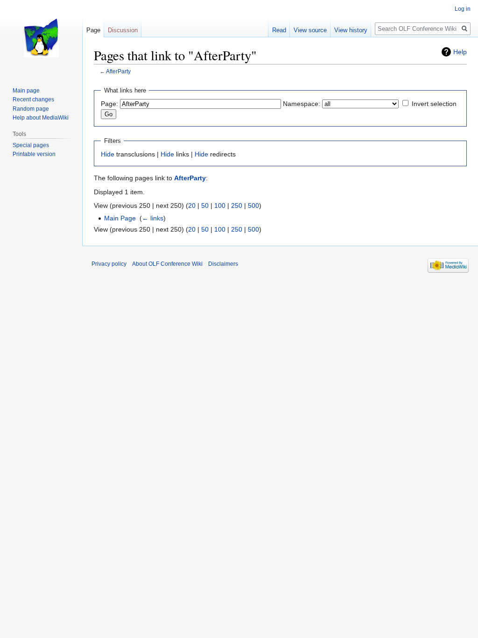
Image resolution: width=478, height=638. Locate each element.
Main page (26, 90)
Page (93, 30)
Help (460, 52)
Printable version (34, 154)
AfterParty (118, 71)
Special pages (31, 145)
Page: (109, 103)
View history (350, 30)
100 (219, 205)
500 (253, 205)
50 (205, 205)
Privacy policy (109, 264)
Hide (107, 154)
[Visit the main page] (41, 37)
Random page (31, 109)
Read (279, 30)
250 (236, 205)
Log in (463, 9)
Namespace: (301, 103)
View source (310, 30)
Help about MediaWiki (41, 117)
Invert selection (434, 103)
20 (192, 205)
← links (152, 218)
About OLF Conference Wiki (167, 264)
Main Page (120, 218)
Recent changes (33, 99)
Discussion (123, 30)
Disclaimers (223, 264)
